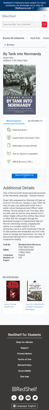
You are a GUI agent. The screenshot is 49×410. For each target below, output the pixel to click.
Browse (10, 45)
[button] (24, 130)
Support (24, 348)
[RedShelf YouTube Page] (28, 399)
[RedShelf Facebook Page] (21, 399)
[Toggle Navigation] (44, 16)
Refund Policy (24, 365)
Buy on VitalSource (24, 175)
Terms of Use (24, 359)
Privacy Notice (24, 353)
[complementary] (24, 292)
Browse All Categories (13, 38)
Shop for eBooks (24, 342)
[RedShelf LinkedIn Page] (14, 399)
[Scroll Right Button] (46, 297)
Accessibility (24, 371)
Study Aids (35, 38)
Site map (24, 376)
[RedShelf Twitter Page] (35, 399)
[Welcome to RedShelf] (9, 16)
